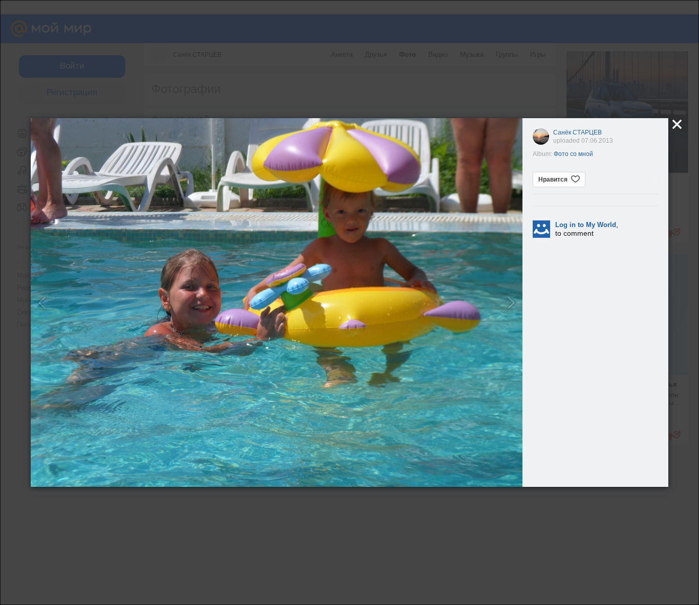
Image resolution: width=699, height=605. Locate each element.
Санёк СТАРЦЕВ (577, 132)
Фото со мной (573, 154)
